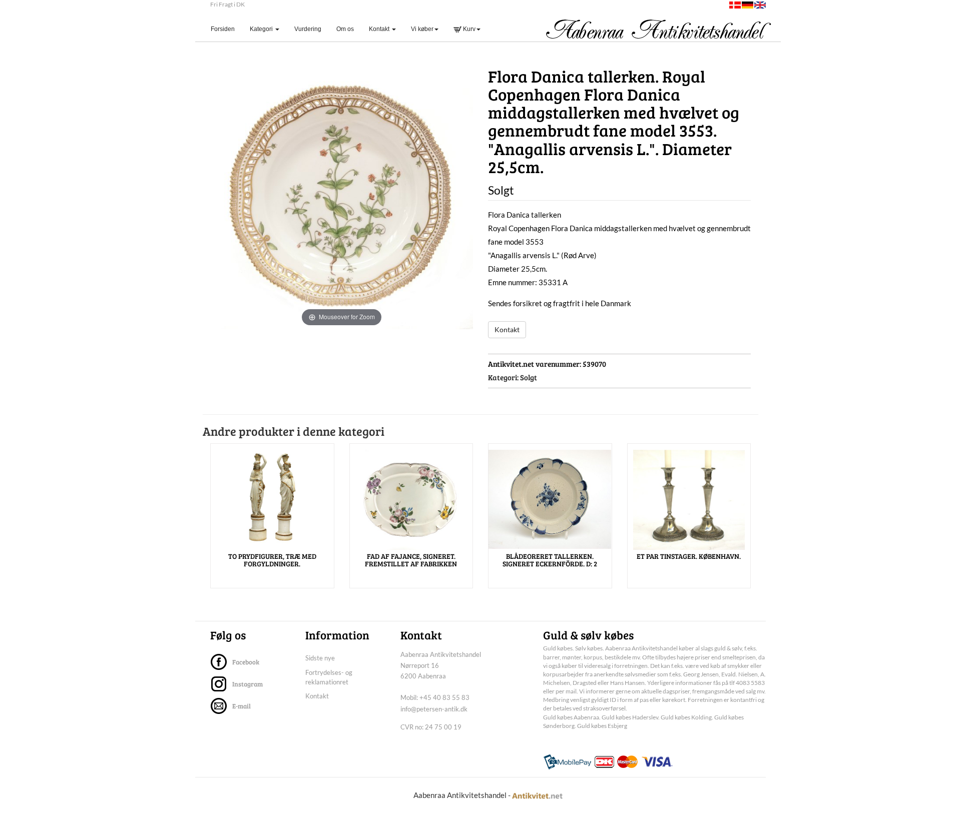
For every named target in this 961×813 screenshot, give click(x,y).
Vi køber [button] (422, 29)
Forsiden (226, 29)
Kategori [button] (262, 29)
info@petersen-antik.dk (433, 709)
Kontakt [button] (380, 29)
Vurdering (307, 29)
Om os (345, 29)
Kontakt (507, 329)
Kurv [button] (468, 29)
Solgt (528, 377)
